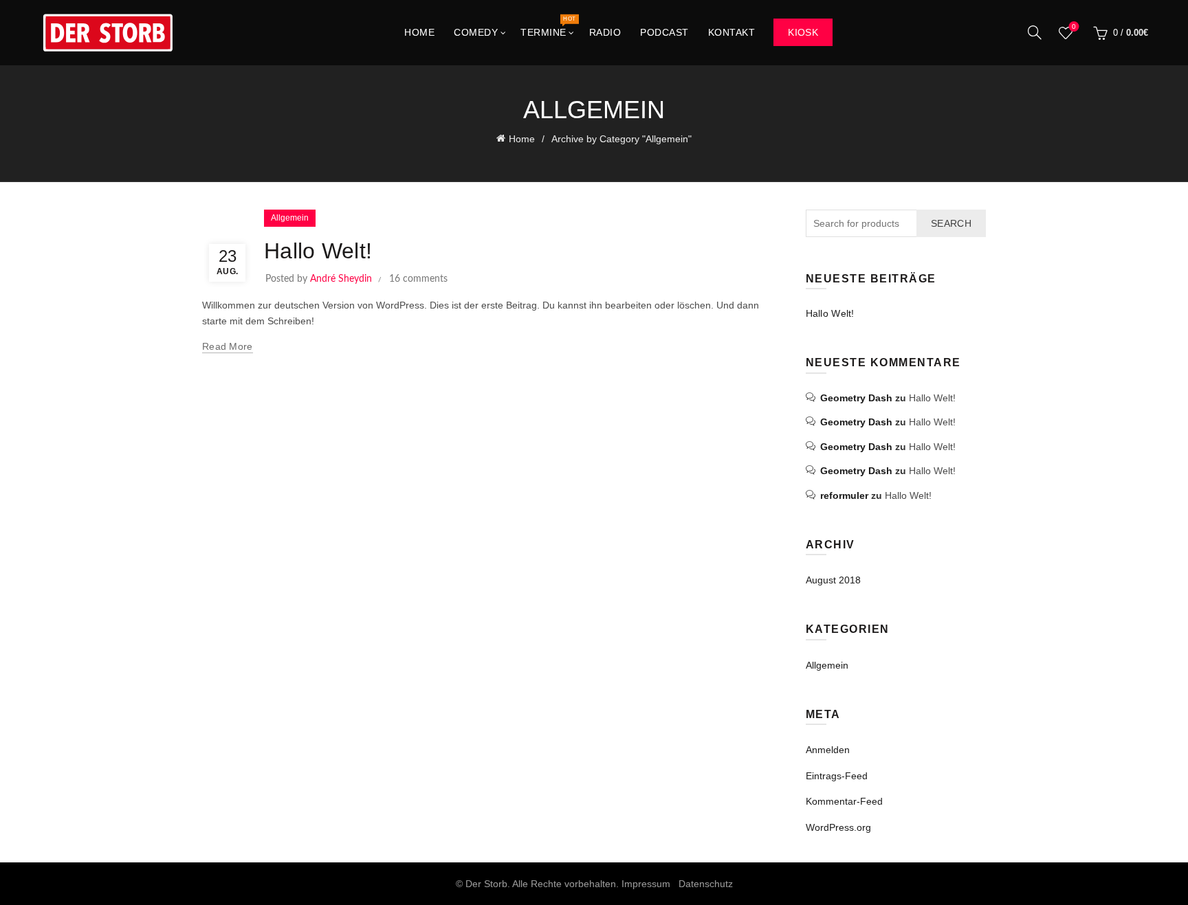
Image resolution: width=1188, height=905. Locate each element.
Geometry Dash (856, 397)
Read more (227, 346)
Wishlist (1074, 26)
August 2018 (833, 579)
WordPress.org (838, 827)
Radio (605, 32)
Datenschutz (706, 883)
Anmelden (828, 749)
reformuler (844, 495)
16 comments (418, 279)
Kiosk (803, 32)
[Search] (1035, 32)
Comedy (476, 32)
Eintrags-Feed (837, 775)
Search (951, 223)
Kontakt (732, 32)
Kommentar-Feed (844, 801)
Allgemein (290, 218)
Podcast (664, 32)
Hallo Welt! (318, 250)
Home (419, 32)
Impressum (646, 883)
